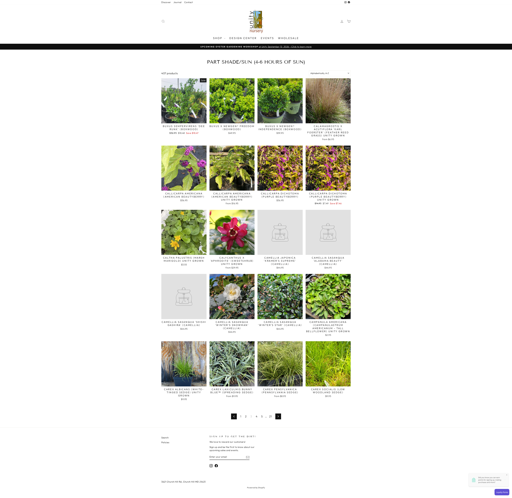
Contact (188, 2)
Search (165, 437)
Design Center (243, 38)
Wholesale (288, 38)
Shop (218, 38)
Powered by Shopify (256, 487)
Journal (177, 2)
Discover (166, 2)
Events (267, 38)
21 (270, 416)
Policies (165, 442)
